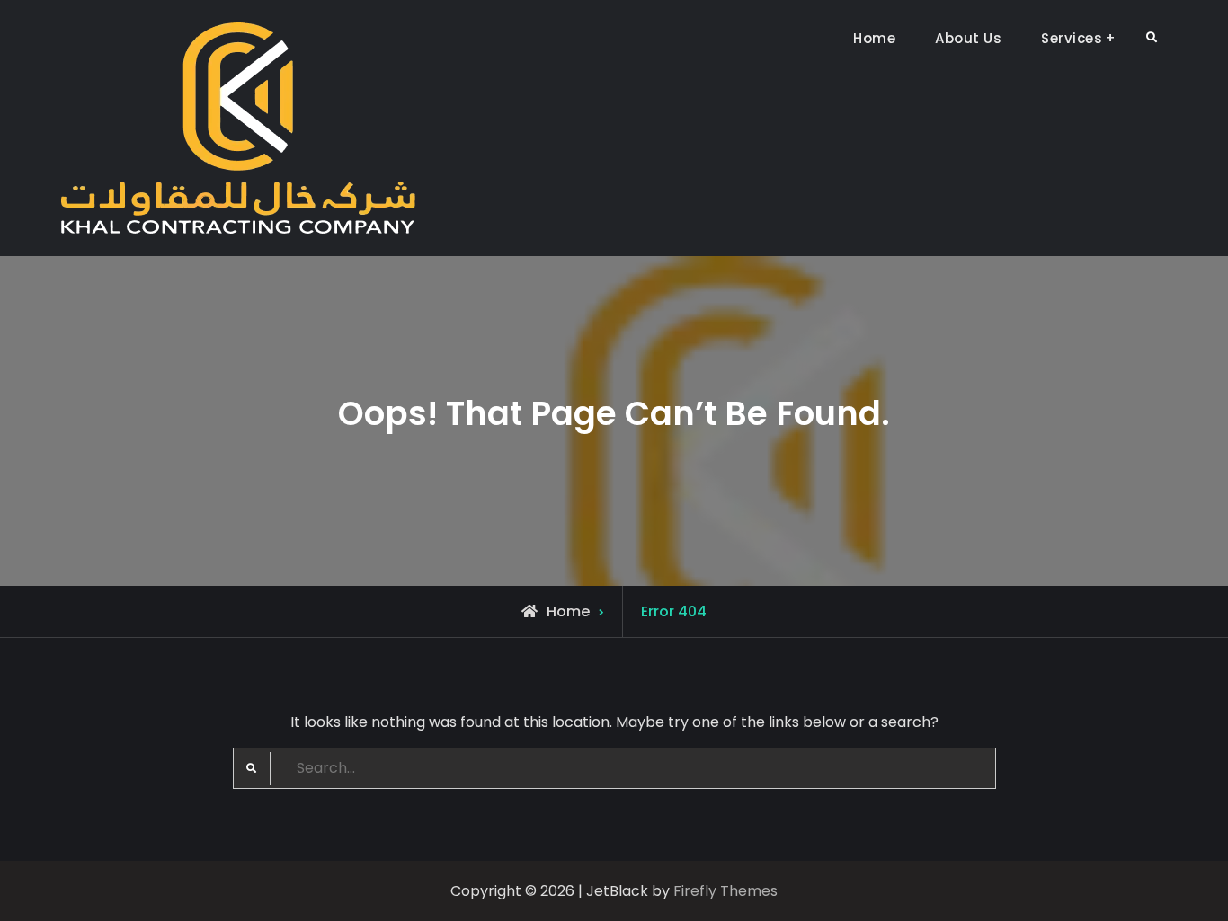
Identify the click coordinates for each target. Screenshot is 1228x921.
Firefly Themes (725, 891)
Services (1071, 38)
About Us (968, 38)
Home (874, 38)
